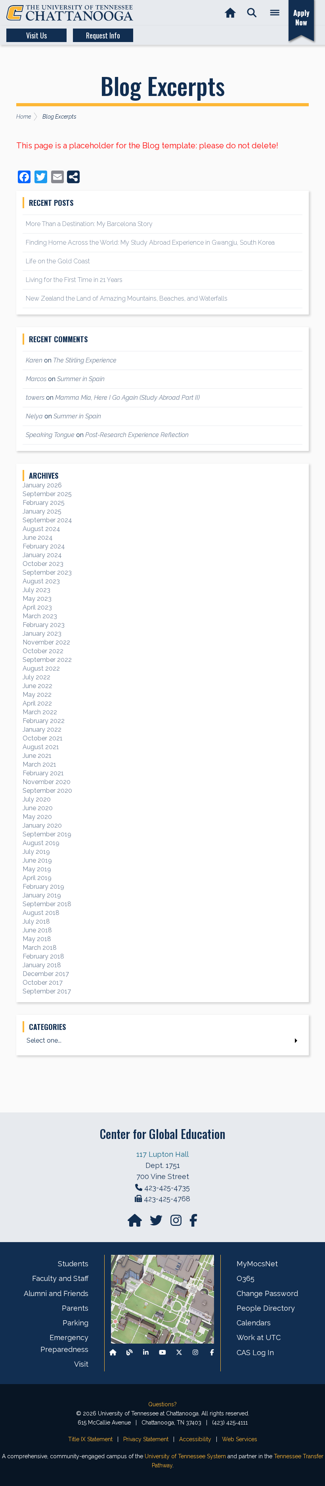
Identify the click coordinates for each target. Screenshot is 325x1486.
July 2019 (36, 851)
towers (35, 397)
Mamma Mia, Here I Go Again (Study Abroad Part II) (127, 397)
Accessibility (195, 1439)
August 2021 (41, 747)
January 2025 (42, 511)
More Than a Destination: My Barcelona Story (89, 224)
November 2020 (47, 782)
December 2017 (46, 974)
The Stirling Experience (85, 360)
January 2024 (42, 555)
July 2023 (36, 590)
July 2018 (36, 921)
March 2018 (40, 947)
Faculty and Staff (60, 1278)
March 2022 (40, 712)
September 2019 (47, 834)
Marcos (36, 379)
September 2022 (47, 659)
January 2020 (42, 825)
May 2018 (37, 939)
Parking (75, 1323)
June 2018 (37, 930)
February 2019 (43, 886)
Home (23, 116)
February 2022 (44, 721)
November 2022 (46, 642)
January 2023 (42, 633)
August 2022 (41, 668)
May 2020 (37, 817)
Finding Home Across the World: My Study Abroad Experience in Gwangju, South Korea (150, 242)
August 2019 (41, 843)
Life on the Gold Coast (58, 261)
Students (73, 1264)
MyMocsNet (257, 1264)
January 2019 (42, 895)
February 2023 (44, 625)
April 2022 (37, 703)
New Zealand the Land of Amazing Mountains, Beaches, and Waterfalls (127, 298)
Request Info (103, 35)
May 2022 (37, 694)
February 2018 (43, 956)
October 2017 (43, 982)
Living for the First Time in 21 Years (74, 280)
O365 (245, 1278)
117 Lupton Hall (162, 1154)
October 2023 (43, 564)
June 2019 (37, 860)
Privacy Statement (145, 1439)
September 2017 (47, 991)
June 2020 (38, 808)
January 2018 (42, 965)
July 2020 (37, 799)
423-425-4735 (167, 1187)
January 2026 (42, 485)
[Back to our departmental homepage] (113, 1352)
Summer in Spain (81, 379)
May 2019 (37, 869)
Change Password (267, 1293)
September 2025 (47, 494)
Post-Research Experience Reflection (137, 435)
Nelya (34, 416)
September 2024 (47, 520)
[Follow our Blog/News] (129, 1352)
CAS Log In (255, 1352)
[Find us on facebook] (193, 1223)
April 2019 (37, 878)
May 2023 (37, 598)
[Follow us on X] (179, 1352)
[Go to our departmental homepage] (135, 1223)
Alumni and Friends (56, 1293)
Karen (34, 360)
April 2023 (37, 607)
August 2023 (41, 581)
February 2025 (44, 502)
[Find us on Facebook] (212, 1352)
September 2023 (47, 572)
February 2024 (44, 546)
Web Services (239, 1439)
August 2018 (41, 913)
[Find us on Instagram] (176, 1223)
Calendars (254, 1323)
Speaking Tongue (50, 435)
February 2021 (43, 773)
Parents (75, 1308)
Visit (81, 1364)
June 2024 (38, 537)
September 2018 (47, 904)
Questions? (162, 1404)
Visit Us (36, 35)
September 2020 (47, 790)
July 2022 (36, 677)
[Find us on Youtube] (162, 1352)
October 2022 (43, 651)
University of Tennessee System (185, 1456)
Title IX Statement (90, 1439)
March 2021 (39, 764)
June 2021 (37, 755)
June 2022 (37, 686)
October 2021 (43, 738)
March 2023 (40, 616)
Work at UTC (259, 1337)
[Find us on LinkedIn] (146, 1352)
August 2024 (41, 529)
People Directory (266, 1308)
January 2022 (42, 729)
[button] (252, 13)
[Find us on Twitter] (157, 1223)
